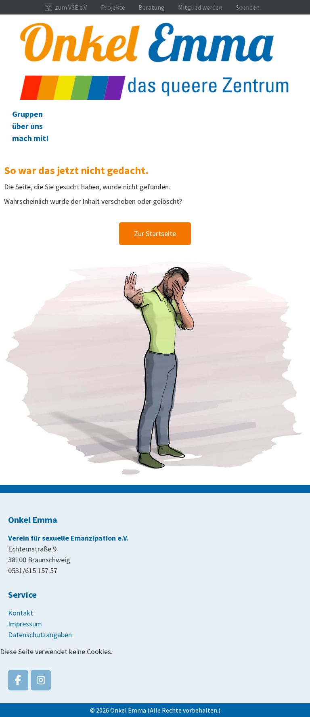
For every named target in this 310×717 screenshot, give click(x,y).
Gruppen (27, 114)
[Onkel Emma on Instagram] (41, 680)
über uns (27, 126)
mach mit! (30, 138)
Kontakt (20, 613)
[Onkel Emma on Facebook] (18, 680)
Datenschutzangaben (40, 634)
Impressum (25, 623)
